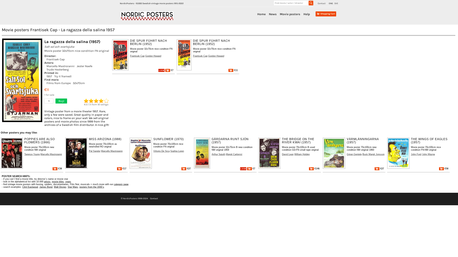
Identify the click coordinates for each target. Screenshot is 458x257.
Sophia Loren (177, 151)
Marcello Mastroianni (61, 66)
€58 (446, 168)
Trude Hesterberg (58, 69)
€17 (124, 168)
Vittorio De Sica (161, 151)
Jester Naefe (84, 66)
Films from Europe (59, 83)
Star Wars (73, 187)
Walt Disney (60, 187)
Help (306, 14)
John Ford (416, 154)
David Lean (288, 154)
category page (121, 184)
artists (47, 181)
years (68, 181)
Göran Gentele (354, 154)
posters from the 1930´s (91, 187)
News (273, 14)
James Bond (45, 187)
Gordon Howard (153, 56)
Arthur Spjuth (218, 154)
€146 (317, 168)
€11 (235, 70)
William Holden (302, 154)
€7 (171, 70)
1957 (49, 76)
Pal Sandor (94, 151)
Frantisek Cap (56, 59)
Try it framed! (63, 76)
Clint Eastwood (30, 187)
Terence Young (32, 154)
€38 (59, 168)
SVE (336, 3)
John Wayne (428, 154)
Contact (322, 3)
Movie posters (290, 14)
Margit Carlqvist (234, 154)
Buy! (61, 101)
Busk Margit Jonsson (373, 154)
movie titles (58, 181)
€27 (188, 168)
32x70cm (79, 83)
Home (261, 14)
